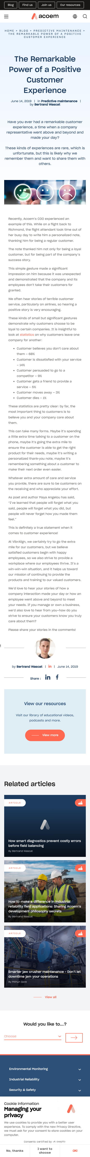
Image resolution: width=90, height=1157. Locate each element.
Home (9, 30)
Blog (24, 30)
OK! (75, 1151)
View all (50, 997)
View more (50, 735)
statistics (27, 335)
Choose (10, 1036)
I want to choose (44, 1150)
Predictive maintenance (57, 30)
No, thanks (14, 1151)
